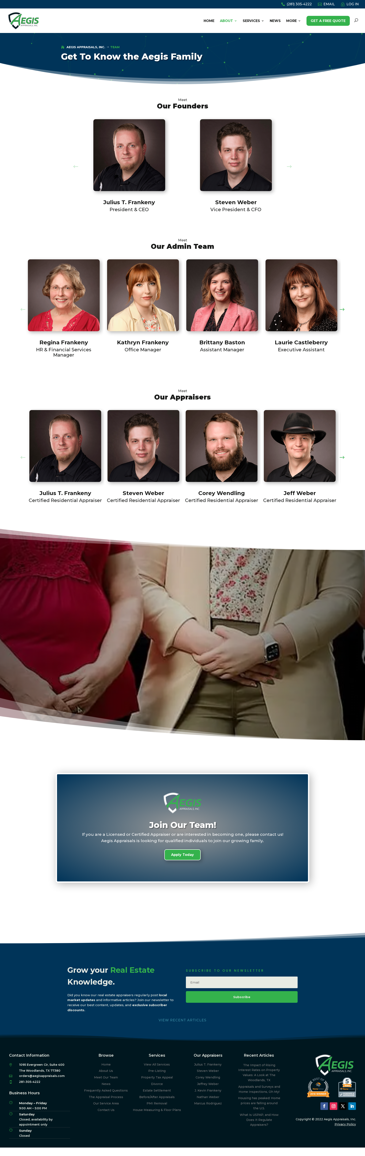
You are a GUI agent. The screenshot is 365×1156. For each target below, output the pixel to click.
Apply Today (182, 855)
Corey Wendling (208, 1077)
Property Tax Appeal (157, 1077)
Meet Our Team (106, 1077)
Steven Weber (208, 1071)
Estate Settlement (157, 1090)
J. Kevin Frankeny (208, 1090)
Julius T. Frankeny (208, 1064)
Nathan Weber (208, 1097)
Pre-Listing (157, 1071)
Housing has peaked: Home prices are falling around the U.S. (259, 1103)
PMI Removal (157, 1103)
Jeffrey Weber (208, 1084)
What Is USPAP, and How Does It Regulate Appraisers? (259, 1120)
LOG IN (352, 4)
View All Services (157, 1064)
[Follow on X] (343, 1106)
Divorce (157, 1084)
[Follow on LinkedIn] (352, 1106)
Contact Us (106, 1110)
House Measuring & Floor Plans (157, 1110)
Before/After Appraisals (157, 1097)
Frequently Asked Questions (106, 1090)
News (106, 1084)
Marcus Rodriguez (208, 1103)
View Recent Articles (182, 1020)
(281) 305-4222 (299, 4)
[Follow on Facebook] (324, 1106)
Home (106, 1064)
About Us (106, 1071)
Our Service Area (106, 1103)
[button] (289, 167)
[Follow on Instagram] (333, 1106)
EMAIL (329, 4)
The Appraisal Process (106, 1097)
